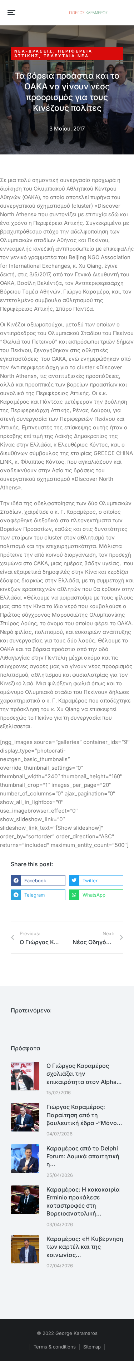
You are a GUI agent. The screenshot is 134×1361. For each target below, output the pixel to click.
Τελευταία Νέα (66, 55)
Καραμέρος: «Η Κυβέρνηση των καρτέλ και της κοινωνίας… (84, 1246)
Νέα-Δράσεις (33, 51)
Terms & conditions (55, 1347)
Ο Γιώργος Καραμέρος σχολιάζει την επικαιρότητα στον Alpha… (84, 1073)
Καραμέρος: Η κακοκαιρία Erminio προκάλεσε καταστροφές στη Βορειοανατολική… (83, 1201)
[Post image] (25, 1076)
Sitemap (92, 1347)
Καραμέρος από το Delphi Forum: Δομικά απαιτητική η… (82, 1156)
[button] (11, 12)
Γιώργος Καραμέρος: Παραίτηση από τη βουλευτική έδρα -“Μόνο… (84, 1114)
